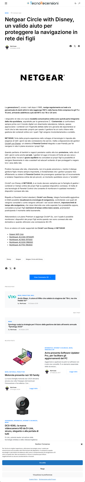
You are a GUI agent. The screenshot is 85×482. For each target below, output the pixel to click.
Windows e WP (49, 349)
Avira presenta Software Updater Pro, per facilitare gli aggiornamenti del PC (62, 356)
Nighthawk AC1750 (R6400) (21, 245)
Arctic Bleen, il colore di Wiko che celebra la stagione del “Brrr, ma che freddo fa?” (47, 299)
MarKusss (13, 46)
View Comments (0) (41, 277)
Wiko (32, 295)
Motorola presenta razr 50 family (22, 375)
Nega (42, 469)
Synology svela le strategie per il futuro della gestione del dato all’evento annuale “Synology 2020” (42, 325)
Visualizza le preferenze (42, 475)
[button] (82, 444)
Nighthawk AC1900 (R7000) (21, 239)
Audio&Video (9, 420)
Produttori (26, 295)
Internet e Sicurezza (61, 348)
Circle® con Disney (13, 143)
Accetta (42, 463)
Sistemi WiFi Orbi (16, 234)
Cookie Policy (33, 479)
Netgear (18, 259)
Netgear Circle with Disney (34, 259)
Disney (9, 259)
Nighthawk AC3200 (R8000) (21, 242)
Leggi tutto (33, 388)
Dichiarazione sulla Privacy (47, 479)
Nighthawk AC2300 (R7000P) (21, 237)
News (7, 13)
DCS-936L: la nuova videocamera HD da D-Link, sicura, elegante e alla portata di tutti (21, 429)
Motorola (12, 372)
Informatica (49, 348)
